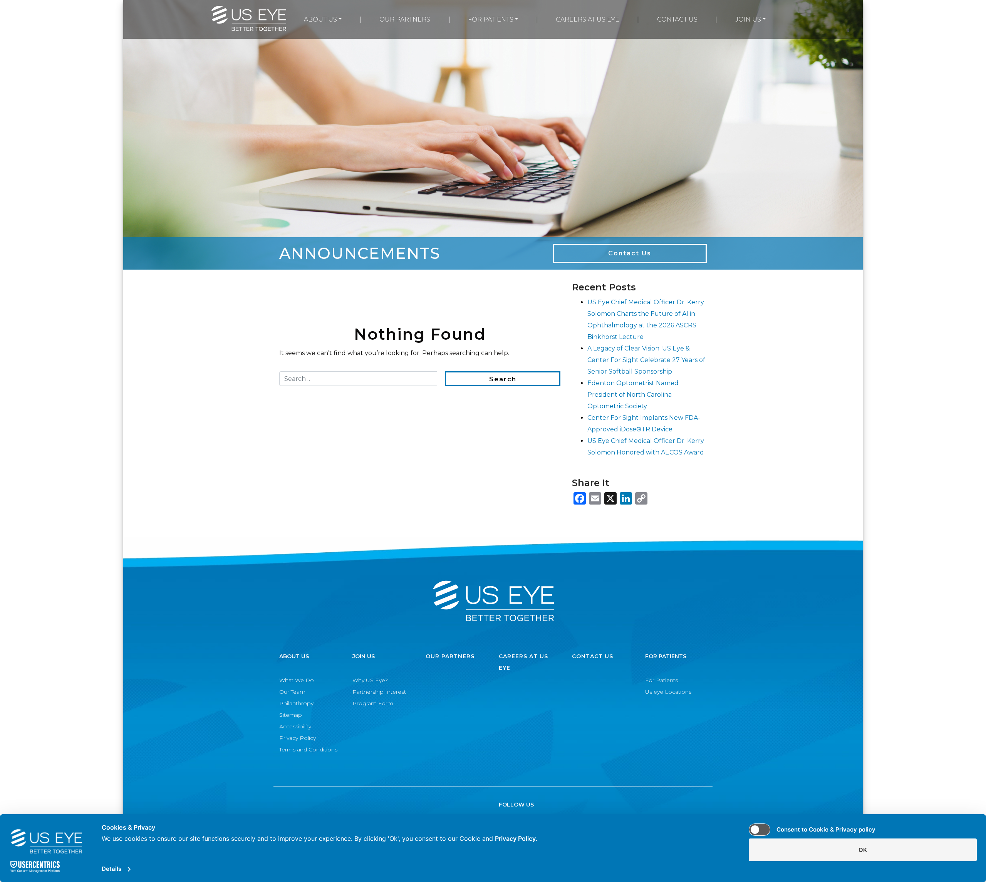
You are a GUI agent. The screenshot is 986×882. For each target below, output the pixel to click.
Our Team (292, 691)
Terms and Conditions (308, 749)
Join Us (748, 19)
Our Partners (404, 19)
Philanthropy (296, 703)
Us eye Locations (668, 691)
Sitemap (290, 714)
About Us (320, 19)
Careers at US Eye (587, 19)
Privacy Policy (297, 737)
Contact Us (677, 19)
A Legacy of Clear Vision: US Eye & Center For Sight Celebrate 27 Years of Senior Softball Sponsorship (646, 360)
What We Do (296, 680)
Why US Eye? (370, 680)
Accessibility (295, 726)
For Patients (490, 19)
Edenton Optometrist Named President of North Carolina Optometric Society (633, 394)
